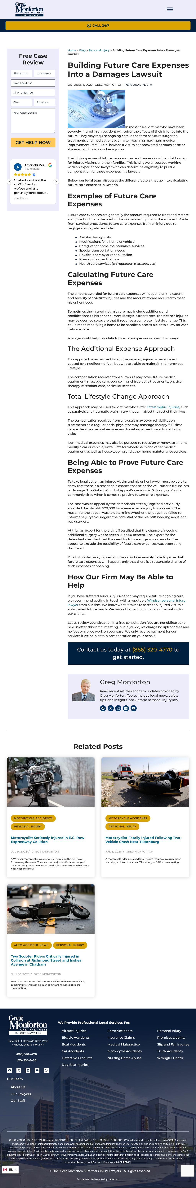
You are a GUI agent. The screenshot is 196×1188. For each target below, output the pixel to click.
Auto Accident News (31, 945)
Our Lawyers (21, 1094)
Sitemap (114, 1179)
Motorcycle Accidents (33, 818)
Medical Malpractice (124, 1044)
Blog (82, 50)
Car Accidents (73, 1051)
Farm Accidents (120, 1031)
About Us (18, 1087)
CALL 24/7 (100, 25)
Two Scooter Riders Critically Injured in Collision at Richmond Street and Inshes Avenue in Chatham (46, 960)
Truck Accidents (170, 1051)
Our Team (15, 1079)
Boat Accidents (74, 1044)
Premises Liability (171, 1037)
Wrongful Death (170, 1058)
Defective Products (77, 1058)
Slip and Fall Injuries (173, 1044)
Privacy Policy (99, 1179)
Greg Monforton (125, 682)
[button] (56, 182)
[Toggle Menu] (170, 9)
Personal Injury (99, 50)
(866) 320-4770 (152, 649)
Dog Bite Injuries (75, 1065)
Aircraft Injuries (74, 1031)
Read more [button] (21, 198)
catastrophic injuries (163, 407)
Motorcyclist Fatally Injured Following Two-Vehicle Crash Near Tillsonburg (143, 840)
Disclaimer (83, 1179)
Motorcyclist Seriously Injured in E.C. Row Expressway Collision (47, 840)
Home (72, 50)
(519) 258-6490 (26, 1060)
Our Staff (18, 1101)
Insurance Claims (121, 1037)
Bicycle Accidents (76, 1037)
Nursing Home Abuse (124, 1058)
